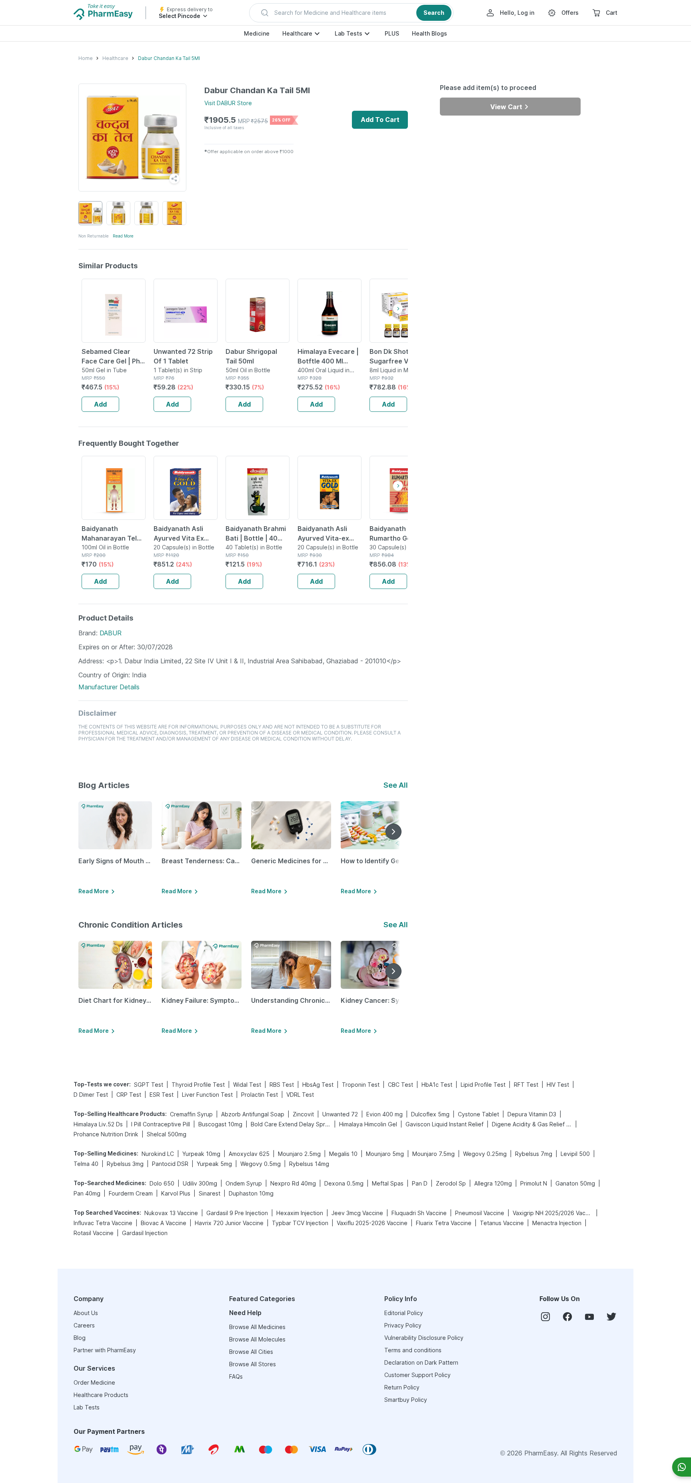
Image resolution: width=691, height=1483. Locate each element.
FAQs (236, 1376)
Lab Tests (348, 33)
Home (85, 58)
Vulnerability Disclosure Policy (423, 1337)
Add (100, 404)
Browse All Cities (251, 1351)
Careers (84, 1325)
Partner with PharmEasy (105, 1350)
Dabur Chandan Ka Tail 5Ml (169, 58)
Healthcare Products (101, 1394)
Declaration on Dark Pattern (421, 1362)
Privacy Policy (402, 1325)
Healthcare (297, 33)
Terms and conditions (412, 1350)
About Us (86, 1312)
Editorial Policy (403, 1312)
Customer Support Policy (417, 1374)
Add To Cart (380, 120)
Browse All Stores (252, 1364)
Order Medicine (94, 1382)
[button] (351, 12)
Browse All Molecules (257, 1339)
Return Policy (401, 1387)
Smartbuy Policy (405, 1399)
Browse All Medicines (257, 1326)
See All (395, 785)
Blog (80, 1337)
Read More (123, 236)
